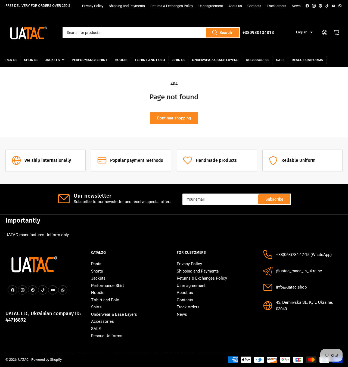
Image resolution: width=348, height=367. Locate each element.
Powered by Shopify (46, 359)
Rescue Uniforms (307, 60)
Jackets (52, 60)
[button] (304, 32)
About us (235, 6)
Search (225, 32)
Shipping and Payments (127, 6)
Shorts (31, 60)
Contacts (254, 6)
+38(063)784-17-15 (292, 254)
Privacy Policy (92, 6)
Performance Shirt (89, 60)
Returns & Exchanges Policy (171, 6)
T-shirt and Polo (150, 60)
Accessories (257, 60)
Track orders (276, 6)
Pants (11, 60)
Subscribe (274, 199)
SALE (280, 60)
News (296, 6)
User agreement (210, 6)
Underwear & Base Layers (215, 60)
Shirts (178, 60)
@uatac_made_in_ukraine (299, 270)
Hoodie (121, 60)
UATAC (23, 359)
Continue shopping (174, 118)
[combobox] (151, 32)
